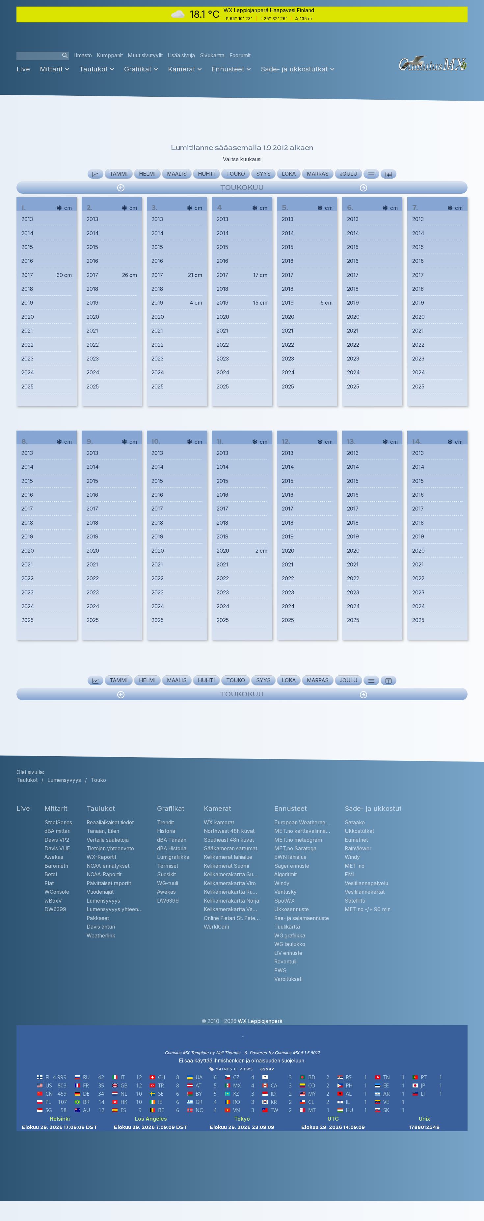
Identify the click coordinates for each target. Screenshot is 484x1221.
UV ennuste (288, 953)
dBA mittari (57, 831)
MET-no (354, 866)
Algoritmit (285, 874)
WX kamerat (219, 822)
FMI (350, 874)
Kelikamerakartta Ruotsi (232, 892)
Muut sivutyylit (145, 55)
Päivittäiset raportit (109, 883)
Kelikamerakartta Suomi (232, 874)
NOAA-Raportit (104, 874)
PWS (280, 970)
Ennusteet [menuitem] (228, 69)
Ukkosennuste (291, 909)
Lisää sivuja (181, 55)
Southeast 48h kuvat (229, 840)
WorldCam (216, 927)
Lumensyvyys (103, 901)
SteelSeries (58, 822)
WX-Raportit (101, 857)
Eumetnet (356, 840)
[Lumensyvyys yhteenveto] (388, 174)
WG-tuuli (167, 883)
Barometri (56, 866)
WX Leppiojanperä (259, 1021)
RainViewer (358, 848)
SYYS (263, 174)
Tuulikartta (287, 927)
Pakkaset (98, 918)
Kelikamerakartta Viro (230, 883)
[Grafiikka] (95, 174)
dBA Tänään (171, 840)
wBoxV (53, 901)
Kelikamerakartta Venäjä (232, 909)
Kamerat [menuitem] (181, 69)
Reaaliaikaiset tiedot (110, 822)
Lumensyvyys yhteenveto (115, 909)
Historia (166, 831)
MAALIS (177, 174)
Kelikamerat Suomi (226, 866)
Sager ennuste (291, 866)
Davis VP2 (56, 840)
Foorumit (240, 55)
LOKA (289, 174)
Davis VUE (57, 848)
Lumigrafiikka (173, 857)
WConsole (56, 892)
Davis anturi (101, 927)
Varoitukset (287, 979)
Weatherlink (101, 936)
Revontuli (285, 962)
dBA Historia (171, 848)
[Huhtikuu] (121, 187)
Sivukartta (212, 55)
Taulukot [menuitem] (93, 69)
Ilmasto (83, 55)
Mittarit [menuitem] (51, 69)
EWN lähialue (290, 857)
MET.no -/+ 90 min (367, 909)
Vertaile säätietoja (108, 840)
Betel (50, 874)
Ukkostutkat (359, 831)
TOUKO (235, 174)
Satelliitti (355, 901)
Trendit (165, 822)
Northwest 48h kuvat (229, 831)
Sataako (355, 822)
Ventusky (285, 892)
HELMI (147, 174)
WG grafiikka (289, 936)
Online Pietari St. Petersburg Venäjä (232, 918)
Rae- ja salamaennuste (301, 918)
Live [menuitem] (23, 69)
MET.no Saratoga (295, 848)
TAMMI (119, 174)
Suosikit (166, 874)
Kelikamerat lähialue (228, 857)
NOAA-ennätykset (108, 866)
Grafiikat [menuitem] (137, 69)
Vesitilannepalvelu (366, 883)
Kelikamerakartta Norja (231, 901)
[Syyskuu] (363, 187)
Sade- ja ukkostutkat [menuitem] (294, 69)
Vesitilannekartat (365, 892)
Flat (49, 883)
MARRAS (318, 174)
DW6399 (55, 909)
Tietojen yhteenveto (110, 848)
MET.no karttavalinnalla (302, 831)
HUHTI (206, 174)
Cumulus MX (287, 1052)
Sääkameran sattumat (230, 848)
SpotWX (284, 901)
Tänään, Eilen (103, 831)
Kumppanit (110, 55)
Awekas (53, 857)
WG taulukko (289, 944)
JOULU (348, 174)
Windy (281, 883)
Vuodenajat (100, 892)
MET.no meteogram (298, 840)
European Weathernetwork (302, 822)
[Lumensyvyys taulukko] (371, 174)
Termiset (167, 866)
